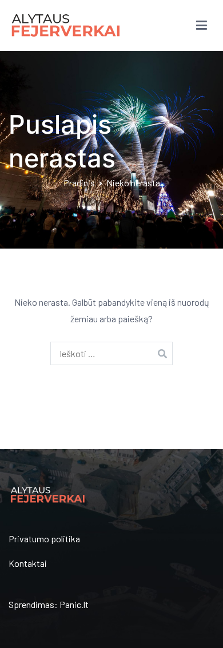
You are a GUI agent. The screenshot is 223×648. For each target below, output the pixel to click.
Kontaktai (28, 563)
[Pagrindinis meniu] (201, 25)
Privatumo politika (44, 538)
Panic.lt (74, 604)
